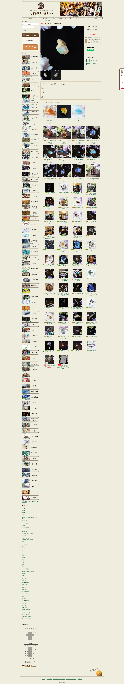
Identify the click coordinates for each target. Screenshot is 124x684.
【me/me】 (24, 466)
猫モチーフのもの (26, 614)
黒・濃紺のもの (25, 600)
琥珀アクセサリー (26, 109)
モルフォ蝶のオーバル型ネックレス (51, 160)
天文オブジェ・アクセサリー (28, 143)
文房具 (23, 171)
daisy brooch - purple (64, 192)
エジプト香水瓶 (25, 204)
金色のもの (24, 603)
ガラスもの (24, 562)
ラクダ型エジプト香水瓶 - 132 (51, 222)
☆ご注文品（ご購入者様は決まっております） (30, 502)
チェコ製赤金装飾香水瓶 (66, 141)
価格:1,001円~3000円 (91, 63)
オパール (53, 20)
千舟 (23, 377)
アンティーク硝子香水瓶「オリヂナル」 (91, 323)
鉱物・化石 (24, 65)
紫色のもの (24, 589)
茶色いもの (24, 596)
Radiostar (24, 477)
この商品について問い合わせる (94, 37)
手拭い (23, 541)
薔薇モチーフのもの (26, 616)
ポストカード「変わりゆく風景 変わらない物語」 (91, 294)
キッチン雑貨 (25, 159)
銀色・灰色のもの (26, 605)
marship (23, 444)
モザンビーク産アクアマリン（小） (78, 119)
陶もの (23, 560)
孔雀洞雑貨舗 (25, 299)
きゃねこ (24, 293)
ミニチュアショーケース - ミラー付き (64, 222)
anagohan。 (24, 232)
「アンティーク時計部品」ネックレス (78, 265)
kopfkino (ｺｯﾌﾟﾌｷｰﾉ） (26, 321)
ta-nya (23, 360)
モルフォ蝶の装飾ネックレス (66, 179)
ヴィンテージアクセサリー (28, 98)
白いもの (24, 598)
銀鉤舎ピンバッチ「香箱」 (65, 308)
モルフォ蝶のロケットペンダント (80, 160)
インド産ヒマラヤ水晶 (79, 323)
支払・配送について (46, 18)
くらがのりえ (25, 310)
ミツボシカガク (25, 455)
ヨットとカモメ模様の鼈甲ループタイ (78, 237)
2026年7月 (24, 510)
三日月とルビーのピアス (50, 207)
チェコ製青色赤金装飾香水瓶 (51, 141)
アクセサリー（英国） (27, 126)
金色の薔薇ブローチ (79, 208)
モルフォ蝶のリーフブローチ (80, 179)
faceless (23, 494)
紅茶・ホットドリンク (27, 76)
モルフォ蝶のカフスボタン (66, 160)
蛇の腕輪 (65, 235)
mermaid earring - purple (51, 250)
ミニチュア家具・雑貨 (27, 210)
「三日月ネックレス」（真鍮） (92, 222)
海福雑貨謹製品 (25, 59)
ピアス (23, 514)
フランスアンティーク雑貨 (28, 571)
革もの (23, 564)
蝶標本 (23, 193)
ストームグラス (25, 198)
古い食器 (24, 70)
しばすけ (24, 338)
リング (23, 525)
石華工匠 (24, 355)
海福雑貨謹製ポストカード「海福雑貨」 (91, 194)
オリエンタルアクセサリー (28, 120)
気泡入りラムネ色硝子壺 (51, 337)
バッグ (23, 548)
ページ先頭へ (99, 674)
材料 (23, 566)
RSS (27, 666)
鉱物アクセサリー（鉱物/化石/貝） (30, 104)
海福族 (23, 573)
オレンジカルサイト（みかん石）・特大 (49, 119)
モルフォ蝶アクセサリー (27, 115)
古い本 (23, 87)
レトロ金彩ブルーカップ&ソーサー (64, 280)
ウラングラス (25, 92)
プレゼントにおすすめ (27, 618)
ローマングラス (25, 137)
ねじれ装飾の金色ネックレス (51, 323)
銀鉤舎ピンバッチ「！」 (51, 193)
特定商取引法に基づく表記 (94, 42)
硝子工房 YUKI (25, 271)
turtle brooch (92, 278)
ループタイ (24, 535)
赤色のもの (24, 580)
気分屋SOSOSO (25, 288)
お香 (23, 165)
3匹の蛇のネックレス (51, 307)
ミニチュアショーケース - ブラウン (92, 265)
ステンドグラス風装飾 (27, 187)
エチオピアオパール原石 (64, 119)
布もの (23, 557)
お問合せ (78, 18)
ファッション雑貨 (26, 154)
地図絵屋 (24, 371)
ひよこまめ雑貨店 (26, 438)
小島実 (23, 316)
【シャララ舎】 (25, 344)
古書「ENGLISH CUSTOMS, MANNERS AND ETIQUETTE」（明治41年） (63, 367)
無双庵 (23, 461)
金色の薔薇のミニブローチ (79, 294)
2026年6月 (24, 512)
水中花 (23, 221)
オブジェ (24, 551)
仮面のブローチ (93, 236)
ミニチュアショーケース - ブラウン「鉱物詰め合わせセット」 (49, 237)
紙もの (23, 555)
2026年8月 (24, 508)
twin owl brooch (92, 307)
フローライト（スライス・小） (64, 337)
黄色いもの (24, 584)
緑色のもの (24, 587)
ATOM (33, 666)
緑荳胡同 (24, 483)
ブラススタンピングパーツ (28, 215)
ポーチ (23, 546)
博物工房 (24, 416)
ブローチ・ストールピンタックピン (27, 530)
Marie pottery (24, 450)
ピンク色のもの (25, 591)
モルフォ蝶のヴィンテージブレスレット (50, 179)
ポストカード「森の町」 (78, 250)
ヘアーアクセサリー (26, 527)
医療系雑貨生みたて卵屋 (27, 243)
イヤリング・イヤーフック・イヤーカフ (30, 518)
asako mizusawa (25, 226)
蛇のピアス (50, 278)
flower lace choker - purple (92, 351)
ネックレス (24, 520)
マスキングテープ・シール (28, 176)
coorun (23, 304)
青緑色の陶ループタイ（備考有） (78, 280)
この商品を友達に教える (94, 39)
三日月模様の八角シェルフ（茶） (50, 294)
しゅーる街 (24, 349)
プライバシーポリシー (71, 679)
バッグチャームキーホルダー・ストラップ (28, 539)
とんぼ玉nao (24, 394)
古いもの (24, 81)
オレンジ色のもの (26, 594)
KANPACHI (24, 282)
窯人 (23, 265)
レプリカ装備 (25, 182)
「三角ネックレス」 (64, 350)
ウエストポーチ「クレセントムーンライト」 (63, 265)
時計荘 (23, 388)
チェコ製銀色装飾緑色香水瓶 (80, 141)
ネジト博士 (24, 410)
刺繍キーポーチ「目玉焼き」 (64, 250)
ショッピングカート (94, 18)
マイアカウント (30, 21)
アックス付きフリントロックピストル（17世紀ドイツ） (63, 294)
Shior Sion (24, 332)
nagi (23, 405)
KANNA (24, 277)
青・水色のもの (25, 582)
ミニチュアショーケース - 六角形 (78, 193)
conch (23, 327)
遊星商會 (24, 472)
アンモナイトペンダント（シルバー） (78, 308)
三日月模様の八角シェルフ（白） (50, 265)
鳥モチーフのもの (26, 609)
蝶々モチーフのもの (26, 612)
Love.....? (24, 489)
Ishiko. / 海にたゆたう (27, 238)
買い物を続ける (94, 41)
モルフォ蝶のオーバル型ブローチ (94, 160)
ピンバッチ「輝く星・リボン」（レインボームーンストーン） (49, 352)
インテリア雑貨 (25, 148)
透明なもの (24, 607)
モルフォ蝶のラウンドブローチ (94, 141)
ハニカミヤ (24, 427)
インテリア (24, 578)
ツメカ (23, 383)
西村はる (24, 433)
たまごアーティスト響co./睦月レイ (30, 366)
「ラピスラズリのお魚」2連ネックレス (50, 366)
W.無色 (23, 500)
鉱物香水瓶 (24, 131)
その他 (23, 575)
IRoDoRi (24, 249)
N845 (23, 260)
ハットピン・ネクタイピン (28, 533)
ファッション (25, 544)
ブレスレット (25, 523)
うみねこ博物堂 (25, 254)
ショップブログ (62, 18)
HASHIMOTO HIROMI (27, 422)
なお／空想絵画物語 (26, 399)
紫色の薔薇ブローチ (79, 222)
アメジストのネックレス (79, 337)
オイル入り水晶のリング (93, 337)
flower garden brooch (92, 250)
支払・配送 (49, 679)
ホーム (29, 18)
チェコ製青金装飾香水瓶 (94, 179)
